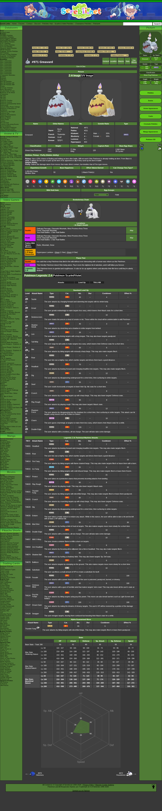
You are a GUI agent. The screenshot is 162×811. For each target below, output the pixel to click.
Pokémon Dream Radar (8, 303)
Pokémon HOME (5, 233)
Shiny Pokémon (5, 167)
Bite (32, 349)
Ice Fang (35, 469)
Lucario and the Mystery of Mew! (11, 491)
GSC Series (4, 451)
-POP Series (4, 641)
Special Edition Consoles (8, 418)
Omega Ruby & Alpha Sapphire (10, 271)
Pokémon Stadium (6, 406)
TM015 (28, 469)
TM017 (28, 476)
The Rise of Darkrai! (7, 496)
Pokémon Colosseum (7, 363)
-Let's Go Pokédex (6, 46)
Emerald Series (5, 456)
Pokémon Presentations (8, 115)
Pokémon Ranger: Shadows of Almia (10, 348)
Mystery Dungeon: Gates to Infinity (9, 308)
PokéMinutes (4, 181)
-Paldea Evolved (5, 615)
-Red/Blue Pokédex (6, 35)
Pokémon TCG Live (6, 247)
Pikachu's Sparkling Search (9, 551)
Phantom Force (34, 411)
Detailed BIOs (4, 444)
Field (117, 195)
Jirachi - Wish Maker (7, 488)
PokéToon (3, 178)
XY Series (3, 466)
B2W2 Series (4, 464)
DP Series (3, 458)
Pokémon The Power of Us (9, 521)
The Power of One (6, 480)
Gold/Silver (3, 385)
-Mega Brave (4, 652)
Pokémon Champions (7, 211)
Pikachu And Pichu (6, 536)
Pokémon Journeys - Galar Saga (11, 156)
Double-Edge (36, 429)
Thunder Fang (35, 492)
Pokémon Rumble (6, 334)
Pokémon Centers (6, 102)
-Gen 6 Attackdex (6, 69)
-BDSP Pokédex (5, 50)
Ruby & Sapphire (5, 358)
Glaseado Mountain (59, 228)
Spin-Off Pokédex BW (7, 84)
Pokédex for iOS (5, 323)
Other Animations (6, 186)
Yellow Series (4, 450)
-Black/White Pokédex (7, 42)
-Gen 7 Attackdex (6, 70)
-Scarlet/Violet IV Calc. (7, 91)
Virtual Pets (4, 423)
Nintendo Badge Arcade (8, 296)
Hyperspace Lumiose (45, 252)
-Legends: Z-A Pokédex (8, 56)
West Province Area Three (77, 228)
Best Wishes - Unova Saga (9, 151)
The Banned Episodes (7, 165)
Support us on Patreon (81, 790)
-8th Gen (3, 97)
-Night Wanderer (5, 669)
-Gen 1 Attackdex (6, 61)
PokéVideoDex (5, 182)
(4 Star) (72, 252)
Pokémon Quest (5, 265)
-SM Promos (4, 638)
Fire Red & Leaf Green (7, 360)
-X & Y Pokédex (5, 43)
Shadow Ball (36, 555)
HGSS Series (4, 461)
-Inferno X (3, 650)
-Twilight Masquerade (7, 606)
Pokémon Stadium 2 (6, 388)
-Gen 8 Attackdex (6, 72)
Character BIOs (5, 442)
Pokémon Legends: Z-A (38, 275)
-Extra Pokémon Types (7, 569)
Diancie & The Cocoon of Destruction (8, 512)
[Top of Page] (153, 787)
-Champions (4, 94)
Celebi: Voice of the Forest (9, 484)
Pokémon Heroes (6, 486)
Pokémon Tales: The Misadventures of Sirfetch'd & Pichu (10, 192)
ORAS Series (4, 467)
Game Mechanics (6, 89)
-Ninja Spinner (4, 646)
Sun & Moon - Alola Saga (8, 154)
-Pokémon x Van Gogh (7, 111)
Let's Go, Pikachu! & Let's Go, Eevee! (10, 254)
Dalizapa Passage (44, 228)
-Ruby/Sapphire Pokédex (8, 38)
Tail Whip (34, 342)
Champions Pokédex (83, 24)
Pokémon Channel (6, 368)
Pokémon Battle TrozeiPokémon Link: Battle (10, 275)
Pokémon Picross (6, 288)
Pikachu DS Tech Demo (8, 377)
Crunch (34, 393)
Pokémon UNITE (5, 220)
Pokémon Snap (5, 401)
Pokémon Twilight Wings (8, 171)
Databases (11, 27)
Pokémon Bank (5, 273)
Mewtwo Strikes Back (7, 478)
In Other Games (5, 415)
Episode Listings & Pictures (9, 136)
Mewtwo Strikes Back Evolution (10, 522)
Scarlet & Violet (5, 208)
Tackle (33, 299)
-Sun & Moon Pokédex (7, 45)
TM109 (28, 577)
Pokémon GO (4, 215)
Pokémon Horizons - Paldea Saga (11, 160)
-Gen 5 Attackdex (6, 67)
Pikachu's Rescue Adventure (9, 535)
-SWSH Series (5, 619)
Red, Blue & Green (6, 396)
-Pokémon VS (4, 679)
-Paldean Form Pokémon (8, 130)
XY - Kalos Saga (5, 152)
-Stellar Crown (4, 603)
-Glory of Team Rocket (7, 658)
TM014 (28, 461)
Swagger (35, 614)
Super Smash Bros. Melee (8, 393)
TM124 (28, 595)
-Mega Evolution (5, 592)
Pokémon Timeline (6, 100)
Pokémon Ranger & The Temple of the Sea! (10, 493)
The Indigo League (6, 141)
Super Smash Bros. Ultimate (9, 266)
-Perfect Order (4, 587)
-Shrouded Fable (5, 604)
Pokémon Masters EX (7, 219)
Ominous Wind (35, 586)
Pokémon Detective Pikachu (9, 527)
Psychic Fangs (35, 595)
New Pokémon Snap (7, 244)
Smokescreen (36, 317)
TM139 (28, 614)
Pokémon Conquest (6, 311)
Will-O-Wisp (36, 539)
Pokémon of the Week (7, 92)
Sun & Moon (4, 250)
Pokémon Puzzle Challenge (9, 390)
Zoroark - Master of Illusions (9, 500)
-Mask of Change (6, 671)
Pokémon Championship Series (10, 104)
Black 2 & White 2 (6, 301)
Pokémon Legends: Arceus (9, 231)
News (2, 31)
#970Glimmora (40, 774)
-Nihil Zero (3, 647)
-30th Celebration (5, 582)
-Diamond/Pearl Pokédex (8, 40)
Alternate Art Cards (6, 574)
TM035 (28, 516)
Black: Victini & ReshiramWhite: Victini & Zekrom (10, 502)
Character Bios (5, 140)
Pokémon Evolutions (7, 173)
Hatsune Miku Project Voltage (10, 107)
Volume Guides (5, 447)
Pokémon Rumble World (8, 284)
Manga (11, 436)
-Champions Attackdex (7, 75)
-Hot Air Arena (4, 660)
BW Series (3, 463)
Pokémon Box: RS (6, 369)
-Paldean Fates (5, 609)
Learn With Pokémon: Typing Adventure (9, 319)
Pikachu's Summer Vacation (9, 533)
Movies (11, 472)
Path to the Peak (5, 179)
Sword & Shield (5, 228)
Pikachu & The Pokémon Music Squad (10, 559)
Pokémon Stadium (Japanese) (10, 404)
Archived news (5, 32)
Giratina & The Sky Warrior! (9, 497)
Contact (29, 24)
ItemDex (3, 77)
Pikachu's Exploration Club (9, 548)
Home (14, 24)
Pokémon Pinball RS (7, 371)
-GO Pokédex (4, 53)
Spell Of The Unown (6, 481)
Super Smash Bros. (6, 409)
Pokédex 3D (4, 315)
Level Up (82, 282)
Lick (32, 334)
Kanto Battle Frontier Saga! (9, 148)
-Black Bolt (3, 593)
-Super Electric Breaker (7, 665)
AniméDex (3, 138)
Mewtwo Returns (5, 483)
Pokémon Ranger (6, 372)
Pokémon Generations (7, 170)
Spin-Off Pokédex (6, 81)
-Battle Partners (5, 661)
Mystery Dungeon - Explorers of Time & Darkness (10, 351)
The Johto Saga (5, 144)
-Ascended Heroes (6, 588)
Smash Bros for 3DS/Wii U (9, 295)
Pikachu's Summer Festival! (9, 543)
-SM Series (3, 620)
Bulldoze (35, 562)
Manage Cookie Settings (104, 785)
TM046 (28, 524)
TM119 (27, 586)
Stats (128, 61)
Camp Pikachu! (5, 540)
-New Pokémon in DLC (7, 129)
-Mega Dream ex (5, 649)
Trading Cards (11, 563)
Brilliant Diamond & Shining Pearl (11, 230)
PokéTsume (4, 197)
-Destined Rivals (5, 596)
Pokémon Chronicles (7, 162)
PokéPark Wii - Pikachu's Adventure (8, 340)
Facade (35, 577)
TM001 (28, 446)
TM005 (28, 454)
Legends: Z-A (4, 209)
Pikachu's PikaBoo (6, 538)
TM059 (28, 547)
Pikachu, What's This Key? (9, 557)
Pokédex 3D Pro (5, 317)
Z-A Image (75, 75)
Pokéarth (96, 24)
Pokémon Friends (6, 214)
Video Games (11, 200)
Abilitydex (3, 80)
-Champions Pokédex (7, 58)
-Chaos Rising (4, 585)
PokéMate (3, 382)
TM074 (28, 555)
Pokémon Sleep (5, 222)
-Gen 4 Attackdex (6, 65)
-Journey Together (6, 598)
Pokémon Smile (5, 241)
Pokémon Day (4, 113)
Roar (33, 358)
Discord (37, 24)
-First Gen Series (5, 630)
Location (113, 61)
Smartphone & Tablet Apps (9, 422)
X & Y (2, 269)
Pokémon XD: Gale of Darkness (10, 365)
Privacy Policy (88, 785)
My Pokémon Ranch (7, 353)
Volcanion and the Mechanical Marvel (10, 517)
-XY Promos (4, 639)
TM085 (28, 570)
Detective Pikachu (6, 263)
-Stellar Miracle (5, 668)
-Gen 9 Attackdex (6, 73)
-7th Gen (3, 99)
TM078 (28, 562)
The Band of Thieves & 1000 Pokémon (9, 279)
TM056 (28, 532)
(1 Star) (60, 252)
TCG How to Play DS (7, 322)
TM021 (28, 492)
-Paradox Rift (4, 611)
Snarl (33, 384)
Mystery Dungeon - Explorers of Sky (10, 345)
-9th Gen (3, 96)
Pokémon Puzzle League (8, 399)
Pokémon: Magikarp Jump (8, 258)
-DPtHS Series (5, 625)
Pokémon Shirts (5, 118)
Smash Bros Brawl (6, 355)
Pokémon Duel (5, 293)
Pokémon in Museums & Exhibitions (8, 109)
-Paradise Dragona (6, 666)
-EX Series (3, 627)
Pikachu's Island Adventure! (9, 546)
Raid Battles (4, 576)
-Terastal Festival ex (7, 663)
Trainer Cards (4, 571)
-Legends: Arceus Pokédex (9, 51)
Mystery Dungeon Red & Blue (10, 374)
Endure (35, 516)
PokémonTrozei (5, 376)
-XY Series (3, 622)
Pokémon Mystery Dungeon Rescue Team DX (9, 238)
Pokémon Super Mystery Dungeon (8, 286)
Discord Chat (4, 123)
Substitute (36, 570)
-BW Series (4, 623)
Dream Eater (37, 605)
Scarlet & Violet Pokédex (64, 24)
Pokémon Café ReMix (7, 217)
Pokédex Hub (47, 24)
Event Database (5, 126)
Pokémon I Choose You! (8, 519)
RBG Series (4, 448)
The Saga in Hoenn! (6, 146)
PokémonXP (4, 105)
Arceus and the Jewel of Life (9, 499)
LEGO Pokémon (5, 116)
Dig (32, 375)
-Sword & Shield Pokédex (8, 48)
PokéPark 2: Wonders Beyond (10, 312)
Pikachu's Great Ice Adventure (10, 549)
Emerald (3, 361)
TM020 (28, 484)
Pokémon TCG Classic (7, 577)
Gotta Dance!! (4, 541)
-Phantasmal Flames (7, 590)
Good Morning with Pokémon (9, 184)
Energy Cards (4, 573)
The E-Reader (4, 380)
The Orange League (6, 143)
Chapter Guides (5, 445)
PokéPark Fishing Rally (8, 379)
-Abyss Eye (4, 644)
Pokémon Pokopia (6, 212)
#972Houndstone (121, 774)
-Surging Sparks (5, 601)
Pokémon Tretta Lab (7, 304)
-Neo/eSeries (4, 628)
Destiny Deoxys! (5, 489)
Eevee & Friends (5, 555)
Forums (22, 24)
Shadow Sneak (34, 326)
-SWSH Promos (5, 636)
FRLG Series (4, 455)
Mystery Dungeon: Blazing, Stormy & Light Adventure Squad (11, 337)
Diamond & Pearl (5, 326)
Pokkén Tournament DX (8, 261)
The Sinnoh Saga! (6, 149)
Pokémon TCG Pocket (7, 225)
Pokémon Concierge (6, 189)
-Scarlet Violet (4, 617)
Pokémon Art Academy (7, 277)
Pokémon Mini (4, 391)
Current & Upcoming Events (9, 124)
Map (131, 230)
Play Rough (35, 402)
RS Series (3, 453)
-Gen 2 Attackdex (6, 62)
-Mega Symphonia (6, 653)
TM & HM (97, 282)
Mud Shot (35, 524)
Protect (35, 476)
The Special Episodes (7, 163)
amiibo (2, 425)
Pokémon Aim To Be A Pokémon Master (11, 158)
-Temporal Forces (6, 607)
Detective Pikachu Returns (9, 223)
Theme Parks (4, 119)
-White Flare (4, 595)
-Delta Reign (4, 581)
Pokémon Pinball (5, 403)
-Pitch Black (4, 584)
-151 (1, 612)
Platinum (3, 328)
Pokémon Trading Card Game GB (11, 407)
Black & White (4, 300)
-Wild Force (4, 674)
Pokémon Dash (5, 366)
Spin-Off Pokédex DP (7, 83)
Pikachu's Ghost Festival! (8, 544)
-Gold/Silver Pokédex (7, 37)
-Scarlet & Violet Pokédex (8, 54)
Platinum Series (5, 459)
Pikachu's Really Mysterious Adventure (9, 553)
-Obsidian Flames (6, 614)
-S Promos (3, 684)
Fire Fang (36, 461)
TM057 (28, 539)
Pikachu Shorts (11, 530)
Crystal (2, 387)
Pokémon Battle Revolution (9, 342)
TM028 (28, 507)
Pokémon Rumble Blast (8, 314)
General (106, 61)
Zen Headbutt (37, 547)
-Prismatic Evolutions (7, 600)
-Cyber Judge (4, 676)
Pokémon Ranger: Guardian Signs (9, 332)
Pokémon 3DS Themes (8, 420)
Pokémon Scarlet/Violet (67, 275)
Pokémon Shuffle (5, 282)
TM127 (28, 605)
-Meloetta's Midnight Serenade (10, 507)
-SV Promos (4, 634)
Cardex (2, 86)
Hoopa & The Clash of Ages (9, 515)
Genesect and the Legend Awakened (8, 509)
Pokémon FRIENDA (6, 433)
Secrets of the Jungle (7, 524)
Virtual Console (5, 417)
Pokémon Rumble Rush (8, 260)
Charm (34, 420)
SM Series (3, 469)
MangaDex (3, 440)
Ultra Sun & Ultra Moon (8, 252)
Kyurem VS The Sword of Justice (11, 505)
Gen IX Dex (80, 66)
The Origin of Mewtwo (7, 476)
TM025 (28, 499)
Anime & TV (11, 133)
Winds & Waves (5, 204)
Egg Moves (134, 61)
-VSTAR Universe (6, 677)
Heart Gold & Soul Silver (8, 330)
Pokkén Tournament (6, 292)
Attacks (121, 61)
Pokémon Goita (5, 430)
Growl (33, 308)
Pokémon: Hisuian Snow (8, 175)
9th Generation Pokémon (8, 127)
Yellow (2, 398)
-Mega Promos (5, 633)
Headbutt (34, 366)
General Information (6, 439)
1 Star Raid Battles (58, 232)
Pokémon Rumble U (6, 306)
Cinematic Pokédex (6, 88)
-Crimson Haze (5, 673)
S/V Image (87, 75)
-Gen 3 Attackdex (6, 64)
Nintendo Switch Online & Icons (10, 426)
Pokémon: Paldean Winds (8, 176)
